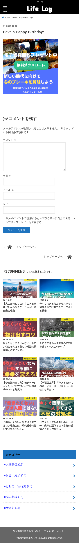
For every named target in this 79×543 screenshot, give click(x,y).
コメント (10, 140)
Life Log (39, 8)
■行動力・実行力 (18, 486)
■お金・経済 (15, 475)
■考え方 (12, 507)
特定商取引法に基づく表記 (26, 531)
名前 (7, 175)
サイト (7, 204)
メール (8, 189)
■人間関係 (13, 464)
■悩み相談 (13, 497)
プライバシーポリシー (55, 531)
